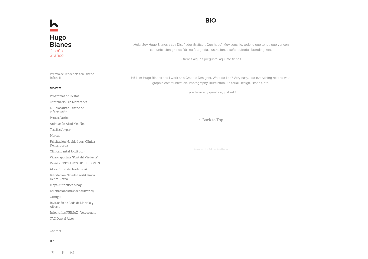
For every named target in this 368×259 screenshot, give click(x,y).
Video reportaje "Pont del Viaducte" (74, 157)
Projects (55, 88)
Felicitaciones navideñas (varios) (72, 191)
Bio (52, 241)
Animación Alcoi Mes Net (67, 124)
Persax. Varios (59, 118)
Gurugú (55, 197)
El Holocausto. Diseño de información (67, 110)
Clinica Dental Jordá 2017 (67, 151)
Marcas (55, 136)
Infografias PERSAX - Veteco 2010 (73, 213)
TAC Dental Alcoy (62, 219)
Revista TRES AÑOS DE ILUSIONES (75, 163)
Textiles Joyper (60, 130)
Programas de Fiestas (64, 96)
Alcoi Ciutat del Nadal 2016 (68, 169)
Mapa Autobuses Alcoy (66, 185)
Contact (55, 231)
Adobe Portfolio (218, 149)
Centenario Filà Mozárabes (68, 102)
